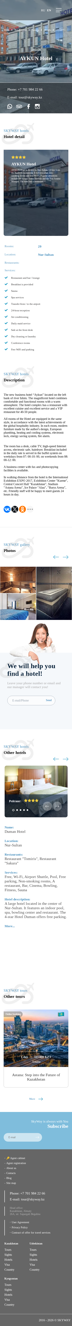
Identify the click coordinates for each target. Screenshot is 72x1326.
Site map (11, 1183)
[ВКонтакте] (7, 509)
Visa (7, 1264)
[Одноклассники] (22, 509)
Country (9, 1269)
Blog (9, 1178)
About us (11, 1168)
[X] (14, 509)
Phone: (12, 89)
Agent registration (16, 1163)
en (49, 10)
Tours (7, 1249)
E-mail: (13, 97)
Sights (8, 1254)
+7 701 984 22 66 (30, 89)
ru (43, 10)
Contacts (11, 1173)
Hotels (8, 1259)
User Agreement (20, 1222)
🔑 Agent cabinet (15, 1158)
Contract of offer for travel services (31, 1232)
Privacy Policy (20, 1227)
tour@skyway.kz (30, 97)
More (32, 1098)
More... (10, 926)
